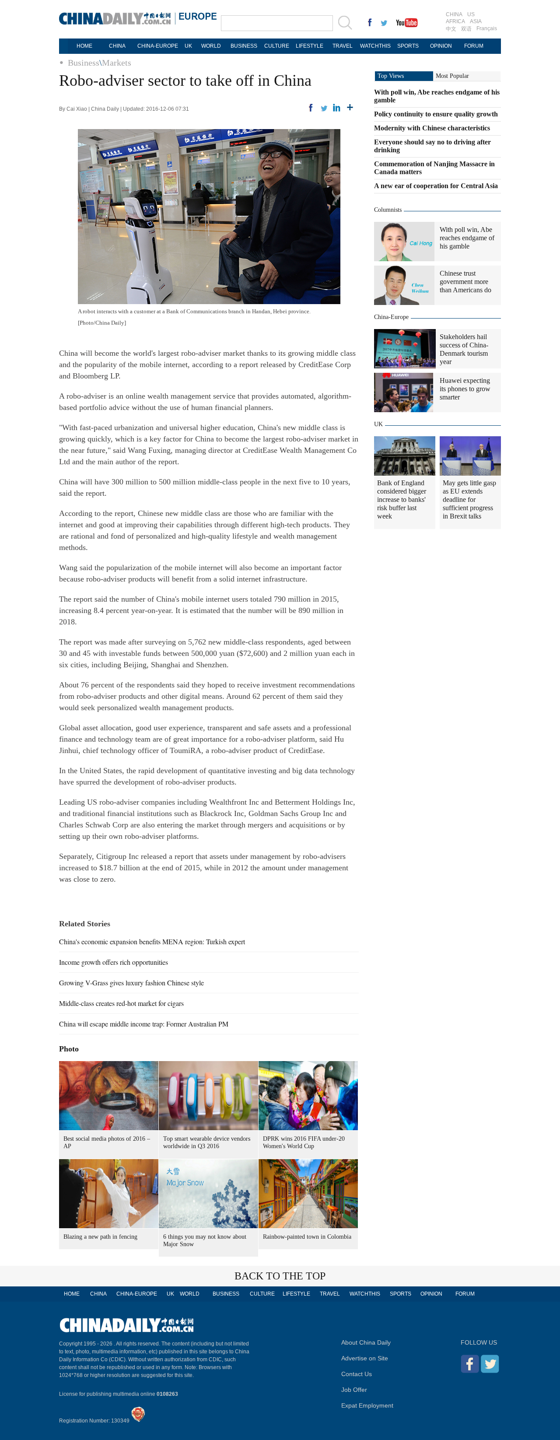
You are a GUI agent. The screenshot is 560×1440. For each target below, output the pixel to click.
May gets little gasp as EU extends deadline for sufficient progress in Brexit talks (469, 499)
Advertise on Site (364, 1358)
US (471, 14)
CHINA (454, 14)
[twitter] (323, 107)
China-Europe (391, 317)
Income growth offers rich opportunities (113, 962)
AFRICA (455, 21)
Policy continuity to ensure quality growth (436, 114)
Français (486, 28)
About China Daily (366, 1342)
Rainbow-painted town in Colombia (307, 1236)
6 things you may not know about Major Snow (204, 1240)
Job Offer (354, 1389)
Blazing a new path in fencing (100, 1236)
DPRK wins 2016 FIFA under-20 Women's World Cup (304, 1142)
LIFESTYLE (309, 46)
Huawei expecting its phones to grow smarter (465, 389)
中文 (451, 29)
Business (83, 62)
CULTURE (276, 46)
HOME (84, 46)
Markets (116, 62)
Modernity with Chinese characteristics (432, 128)
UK (188, 46)
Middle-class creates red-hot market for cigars (121, 1003)
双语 (466, 29)
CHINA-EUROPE (157, 46)
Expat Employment (367, 1405)
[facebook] (310, 107)
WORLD (211, 46)
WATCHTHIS (375, 46)
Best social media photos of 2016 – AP (106, 1142)
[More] (350, 107)
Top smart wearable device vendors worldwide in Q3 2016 (206, 1142)
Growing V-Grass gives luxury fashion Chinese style (131, 982)
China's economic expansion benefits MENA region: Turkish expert (152, 941)
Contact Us (356, 1373)
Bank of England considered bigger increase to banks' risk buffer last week (401, 499)
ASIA (476, 21)
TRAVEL (342, 46)
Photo (69, 1048)
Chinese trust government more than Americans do (465, 282)
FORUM (473, 46)
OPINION (441, 46)
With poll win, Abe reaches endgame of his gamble (467, 238)
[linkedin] (336, 107)
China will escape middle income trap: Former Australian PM (143, 1023)
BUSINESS (244, 46)
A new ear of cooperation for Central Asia (436, 185)
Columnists (388, 210)
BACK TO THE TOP (280, 1276)
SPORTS (408, 46)
